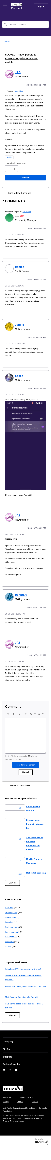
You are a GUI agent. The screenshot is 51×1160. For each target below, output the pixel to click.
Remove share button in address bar (35, 835)
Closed (8, 959)
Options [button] (47, 42)
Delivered (9, 954)
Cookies (21, 1114)
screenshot (23, 166)
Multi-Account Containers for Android (23, 1009)
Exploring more (12, 939)
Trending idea (11, 925)
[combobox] (25, 24)
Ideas (6, 41)
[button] (8, 171)
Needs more (11, 930)
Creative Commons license (14, 1134)
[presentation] (8, 724)
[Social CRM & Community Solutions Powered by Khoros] (41, 1154)
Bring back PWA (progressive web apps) (24, 981)
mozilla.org (7, 1110)
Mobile (10, 160)
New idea (19, 87)
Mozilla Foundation (11, 1123)
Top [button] (4, 1153)
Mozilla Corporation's (16, 1120)
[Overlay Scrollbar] (42, 195)
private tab (12, 166)
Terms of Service (28, 1110)
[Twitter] (4, 1082)
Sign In (41, 6)
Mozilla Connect (17, 6)
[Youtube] (16, 1082)
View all (13, 895)
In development (12, 944)
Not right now (11, 949)
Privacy (6, 1114)
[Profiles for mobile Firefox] (37, 195)
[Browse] (5, 6)
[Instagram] (10, 1082)
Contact (36, 1114)
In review (9, 934)
